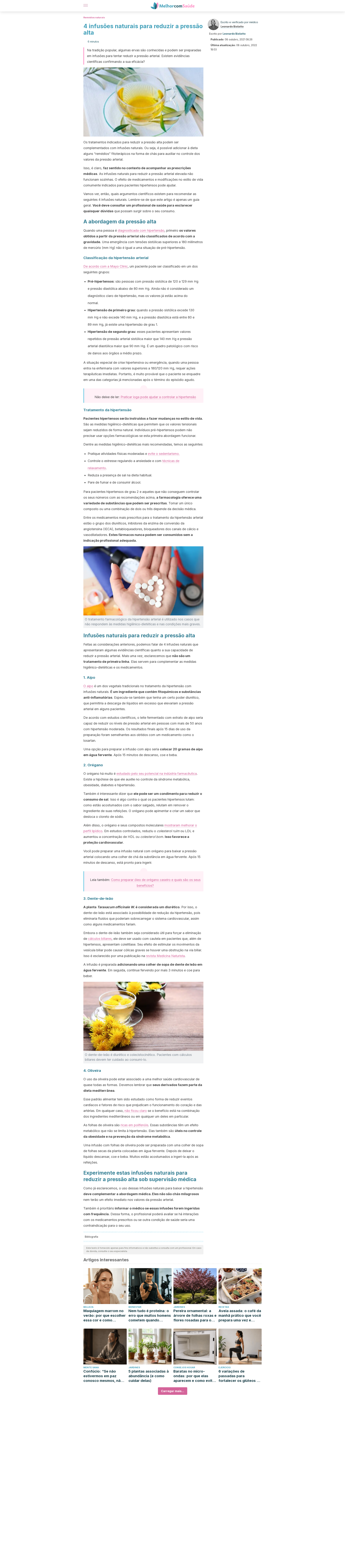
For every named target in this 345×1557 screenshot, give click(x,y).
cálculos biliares (100, 939)
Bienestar (134, 1307)
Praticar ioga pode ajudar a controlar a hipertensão (158, 397)
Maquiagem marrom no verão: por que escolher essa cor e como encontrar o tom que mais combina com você (104, 1315)
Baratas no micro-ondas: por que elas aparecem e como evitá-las (194, 1376)
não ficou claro (136, 1111)
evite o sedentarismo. (164, 454)
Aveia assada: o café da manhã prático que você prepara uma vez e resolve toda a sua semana (239, 1315)
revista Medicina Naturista (165, 956)
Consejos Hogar (184, 1367)
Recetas (223, 1307)
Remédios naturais (94, 17)
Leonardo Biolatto (232, 26)
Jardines (179, 1307)
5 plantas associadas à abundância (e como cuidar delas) (148, 1376)
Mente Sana (91, 1367)
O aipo (88, 686)
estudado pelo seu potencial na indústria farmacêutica (156, 773)
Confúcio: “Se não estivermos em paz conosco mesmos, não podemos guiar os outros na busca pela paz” (103, 1376)
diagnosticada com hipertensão (141, 230)
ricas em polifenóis (134, 1125)
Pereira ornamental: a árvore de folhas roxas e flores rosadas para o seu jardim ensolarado (195, 1315)
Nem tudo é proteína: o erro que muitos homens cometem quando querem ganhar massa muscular (149, 1315)
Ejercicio (224, 1367)
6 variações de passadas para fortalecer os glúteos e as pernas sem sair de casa (238, 1376)
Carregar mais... (172, 1391)
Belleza (88, 1307)
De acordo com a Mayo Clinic (105, 266)
